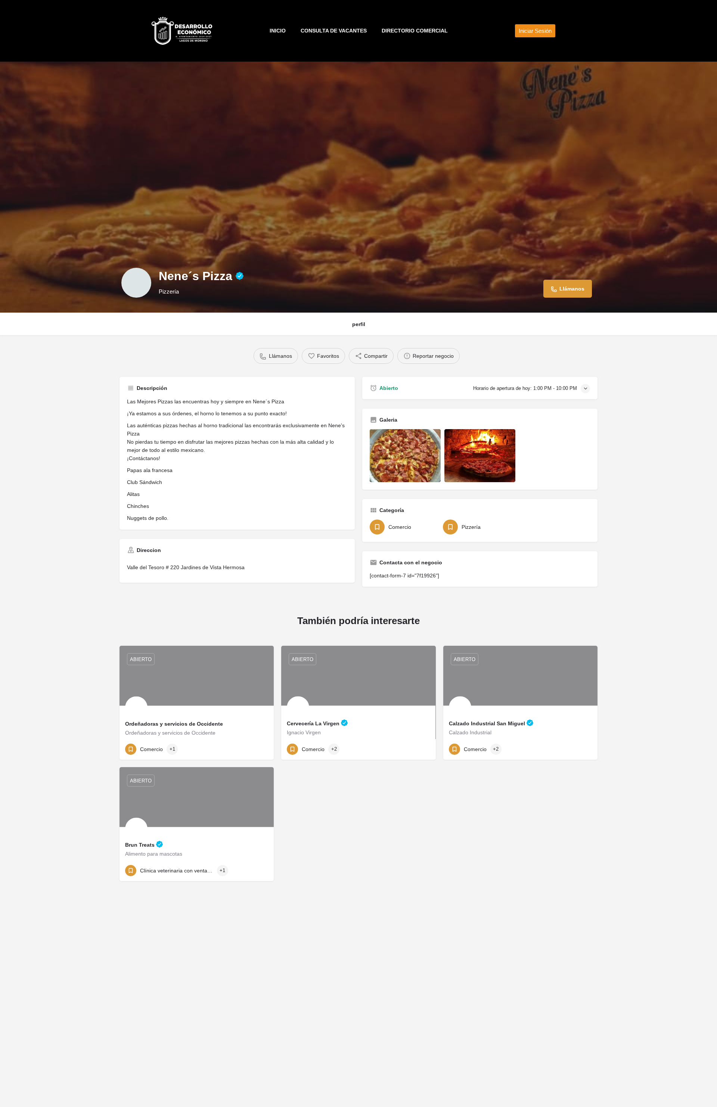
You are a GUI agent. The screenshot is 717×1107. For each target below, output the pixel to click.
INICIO (278, 31)
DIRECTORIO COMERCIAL (415, 31)
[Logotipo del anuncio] (136, 283)
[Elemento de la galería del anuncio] (405, 456)
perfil (358, 324)
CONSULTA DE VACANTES (334, 31)
